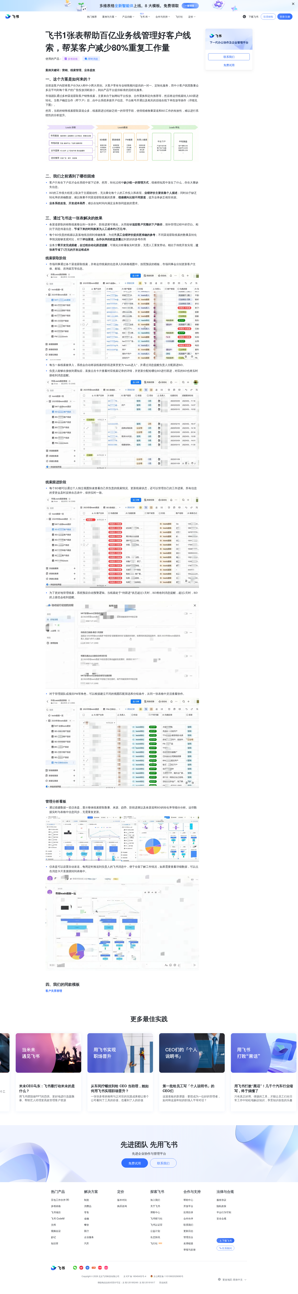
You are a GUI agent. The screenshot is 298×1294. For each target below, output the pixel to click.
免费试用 (229, 65)
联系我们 (229, 57)
